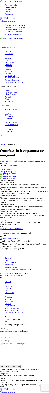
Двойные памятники (13, 29)
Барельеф (8, 258)
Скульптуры (10, 76)
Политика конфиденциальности (18, 269)
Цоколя (8, 58)
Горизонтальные (11, 112)
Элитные (8, 118)
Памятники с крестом (13, 32)
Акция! (8, 9)
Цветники (9, 56)
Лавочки (8, 67)
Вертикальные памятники (15, 25)
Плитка (8, 73)
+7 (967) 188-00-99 (7, 18)
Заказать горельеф (12, 78)
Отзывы (8, 12)
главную (14, 165)
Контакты (9, 14)
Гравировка (9, 62)
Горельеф (8, 260)
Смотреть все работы (8, 171)
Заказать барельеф (12, 80)
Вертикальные (11, 110)
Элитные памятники (13, 34)
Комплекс (9, 54)
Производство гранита (14, 82)
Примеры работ (11, 5)
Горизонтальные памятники (16, 27)
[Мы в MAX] (6, 43)
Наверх (8, 90)
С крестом (9, 116)
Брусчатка (9, 71)
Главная (8, 51)
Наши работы (10, 262)
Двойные (8, 114)
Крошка (8, 69)
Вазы (7, 60)
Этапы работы (10, 7)
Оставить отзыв (11, 267)
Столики (8, 65)
